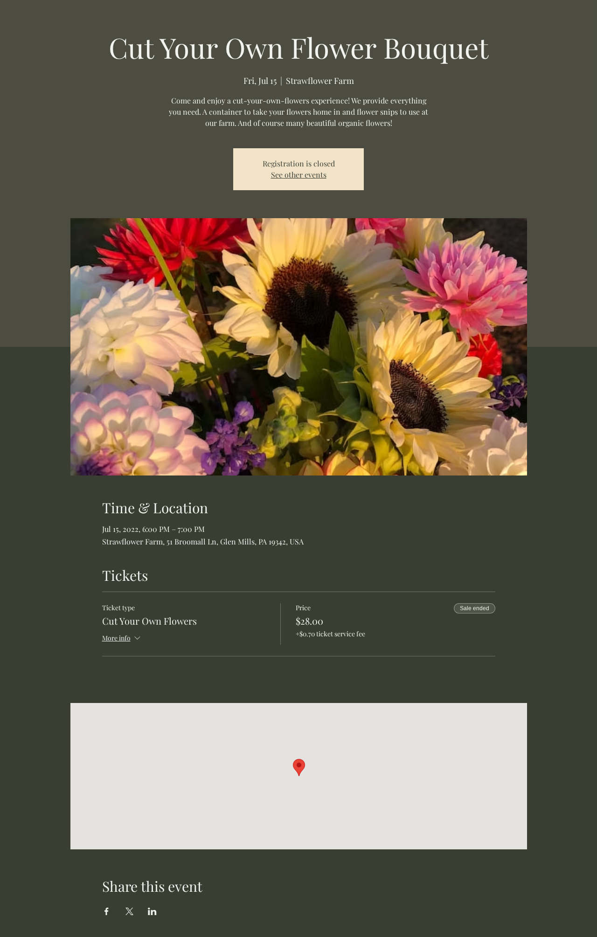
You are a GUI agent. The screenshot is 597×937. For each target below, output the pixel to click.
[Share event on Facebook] (106, 911)
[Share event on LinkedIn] (152, 911)
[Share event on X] (129, 911)
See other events (298, 174)
